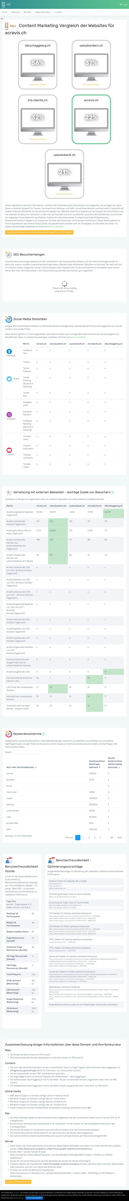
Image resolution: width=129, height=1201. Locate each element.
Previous (69, 837)
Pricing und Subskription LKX (18, 1182)
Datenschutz (18, 1198)
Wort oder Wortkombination (20, 767)
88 (112, 837)
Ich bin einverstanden (34, 1198)
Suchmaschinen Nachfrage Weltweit (97, 764)
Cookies (16, 1193)
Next (120, 837)
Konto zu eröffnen (55, 226)
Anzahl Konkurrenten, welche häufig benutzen (115, 763)
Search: (8, 752)
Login (124, 4)
